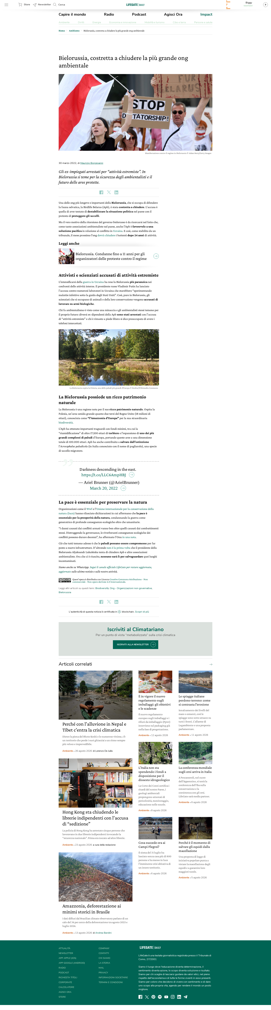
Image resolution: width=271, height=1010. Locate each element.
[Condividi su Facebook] (101, 192)
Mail (101, 967)
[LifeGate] (135, 5)
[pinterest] (153, 997)
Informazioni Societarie (113, 977)
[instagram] (173, 997)
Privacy (103, 972)
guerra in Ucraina (93, 281)
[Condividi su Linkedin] (116, 192)
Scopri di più (142, 611)
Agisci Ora (173, 14)
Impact (206, 14)
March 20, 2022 (104, 488)
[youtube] (166, 997)
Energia (97, 22)
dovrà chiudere (106, 235)
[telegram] (185, 997)
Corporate (65, 982)
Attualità (64, 948)
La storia (104, 962)
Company (104, 948)
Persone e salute (203, 22)
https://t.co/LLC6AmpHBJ (103, 474)
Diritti (81, 22)
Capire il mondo (72, 14)
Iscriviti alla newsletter (133, 644)
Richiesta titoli (68, 977)
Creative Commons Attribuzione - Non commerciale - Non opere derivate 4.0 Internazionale (110, 580)
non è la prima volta (118, 547)
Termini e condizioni (111, 982)
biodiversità (66, 422)
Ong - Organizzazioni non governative (131, 588)
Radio (109, 14)
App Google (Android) (72, 962)
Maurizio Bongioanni (91, 163)
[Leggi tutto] (210, 664)
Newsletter (44, 4)
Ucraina (117, 230)
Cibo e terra (179, 22)
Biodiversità (102, 588)
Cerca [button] (61, 4)
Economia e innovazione (122, 22)
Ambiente (64, 22)
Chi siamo (104, 958)
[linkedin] (179, 997)
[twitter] (147, 997)
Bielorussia (65, 592)
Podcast (139, 14)
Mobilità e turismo (155, 22)
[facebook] (140, 997)
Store (27, 4)
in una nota (129, 537)
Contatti (104, 953)
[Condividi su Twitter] (109, 192)
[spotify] (160, 997)
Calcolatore (66, 987)
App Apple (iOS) (67, 958)
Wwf (89, 508)
